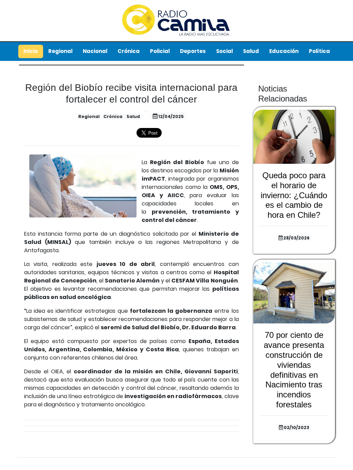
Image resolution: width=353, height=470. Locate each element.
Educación (284, 51)
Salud (251, 51)
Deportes (193, 51)
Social (224, 51)
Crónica (129, 51)
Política (319, 51)
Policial (160, 51)
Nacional (95, 51)
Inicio (30, 51)
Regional (60, 51)
